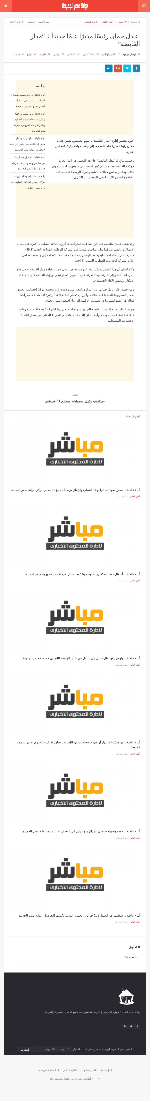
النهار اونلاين (90, 21)
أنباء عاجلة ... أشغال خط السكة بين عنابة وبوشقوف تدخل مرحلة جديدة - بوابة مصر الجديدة (29, 163)
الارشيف (122, 21)
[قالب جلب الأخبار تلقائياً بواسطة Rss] (70, 1078)
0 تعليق (71, 54)
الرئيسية (135, 21)
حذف (17, 54)
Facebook (131, 957)
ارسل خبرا (68, 1070)
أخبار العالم (107, 21)
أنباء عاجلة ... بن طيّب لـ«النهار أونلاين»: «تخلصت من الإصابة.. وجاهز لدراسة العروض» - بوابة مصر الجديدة (30, 122)
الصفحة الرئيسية (47, 1070)
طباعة (42, 54)
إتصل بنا (105, 1070)
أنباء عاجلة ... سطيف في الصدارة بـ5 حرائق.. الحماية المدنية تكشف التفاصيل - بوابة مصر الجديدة (79, 915)
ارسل (57, 54)
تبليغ (29, 54)
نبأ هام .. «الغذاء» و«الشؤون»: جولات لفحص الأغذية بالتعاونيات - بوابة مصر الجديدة (28, 181)
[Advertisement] (75, 221)
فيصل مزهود (129, 54)
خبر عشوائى (87, 1070)
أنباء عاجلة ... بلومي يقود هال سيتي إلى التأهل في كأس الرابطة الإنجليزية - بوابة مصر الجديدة (28, 143)
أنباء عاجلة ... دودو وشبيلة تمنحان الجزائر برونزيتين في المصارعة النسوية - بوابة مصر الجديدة (28, 100)
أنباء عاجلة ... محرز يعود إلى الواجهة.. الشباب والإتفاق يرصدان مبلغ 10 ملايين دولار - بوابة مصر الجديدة (75, 490)
